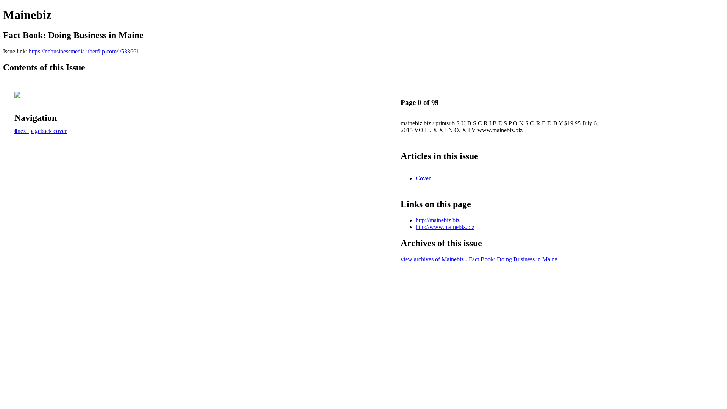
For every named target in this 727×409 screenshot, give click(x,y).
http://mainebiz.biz (438, 220)
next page (29, 131)
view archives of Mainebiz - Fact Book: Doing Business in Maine (479, 259)
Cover (423, 178)
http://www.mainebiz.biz (445, 227)
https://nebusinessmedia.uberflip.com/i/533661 (84, 51)
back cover (54, 131)
